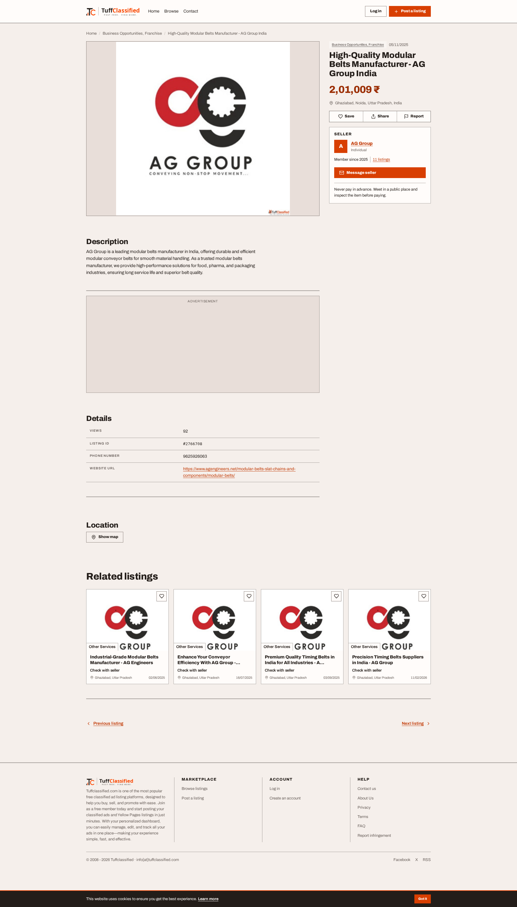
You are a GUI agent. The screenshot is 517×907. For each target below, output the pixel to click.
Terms (363, 817)
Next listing (413, 723)
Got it (422, 898)
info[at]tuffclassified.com (157, 860)
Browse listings (195, 789)
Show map (108, 537)
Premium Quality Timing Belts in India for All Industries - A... (299, 660)
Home (153, 11)
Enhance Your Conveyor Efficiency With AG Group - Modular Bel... (206, 663)
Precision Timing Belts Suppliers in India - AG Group (388, 660)
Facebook (401, 860)
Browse (171, 11)
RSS (427, 860)
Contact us (367, 789)
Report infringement (374, 836)
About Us (366, 798)
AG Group (362, 143)
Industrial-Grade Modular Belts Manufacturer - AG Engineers (124, 660)
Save (349, 116)
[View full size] (203, 128)
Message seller (361, 173)
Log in (375, 11)
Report (417, 116)
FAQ (361, 826)
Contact (190, 11)
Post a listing (193, 798)
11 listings (381, 159)
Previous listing (108, 723)
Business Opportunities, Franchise (358, 44)
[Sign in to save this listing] (161, 596)
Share (383, 116)
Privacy (364, 807)
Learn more (208, 899)
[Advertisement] (203, 347)
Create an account (285, 798)
